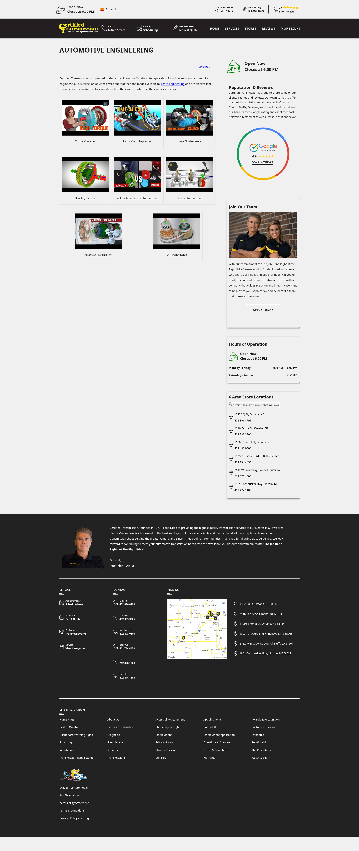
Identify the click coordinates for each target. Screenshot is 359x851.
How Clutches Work (190, 141)
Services (232, 28)
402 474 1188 (242, 490)
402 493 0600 (242, 448)
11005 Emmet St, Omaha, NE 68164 (262, 624)
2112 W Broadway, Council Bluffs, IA (257, 470)
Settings (85, 818)
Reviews (268, 28)
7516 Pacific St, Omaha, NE (251, 428)
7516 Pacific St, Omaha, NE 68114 (261, 614)
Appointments (212, 719)
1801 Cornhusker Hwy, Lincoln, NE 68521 (265, 653)
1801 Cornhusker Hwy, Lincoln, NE (256, 484)
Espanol (111, 9)
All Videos (203, 66)
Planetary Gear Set (85, 198)
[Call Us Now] (137, 603)
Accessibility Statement (74, 803)
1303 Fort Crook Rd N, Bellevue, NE (256, 456)
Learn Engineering (173, 84)
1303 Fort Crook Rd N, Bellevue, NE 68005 (266, 634)
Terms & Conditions (71, 810)
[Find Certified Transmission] (197, 629)
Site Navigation (69, 795)
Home (214, 28)
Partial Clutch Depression (137, 141)
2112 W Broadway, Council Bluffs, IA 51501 (266, 643)
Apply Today (263, 310)
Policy (73, 818)
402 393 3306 (242, 434)
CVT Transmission (176, 254)
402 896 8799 (242, 420)
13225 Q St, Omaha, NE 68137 (259, 604)
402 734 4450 (242, 462)
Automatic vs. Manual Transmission (137, 198)
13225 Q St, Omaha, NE (249, 414)
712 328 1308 (242, 476)
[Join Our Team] (251, 9)
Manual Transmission (189, 198)
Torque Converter (85, 141)
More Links (290, 28)
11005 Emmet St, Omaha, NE (252, 442)
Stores (250, 28)
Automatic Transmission (98, 254)
